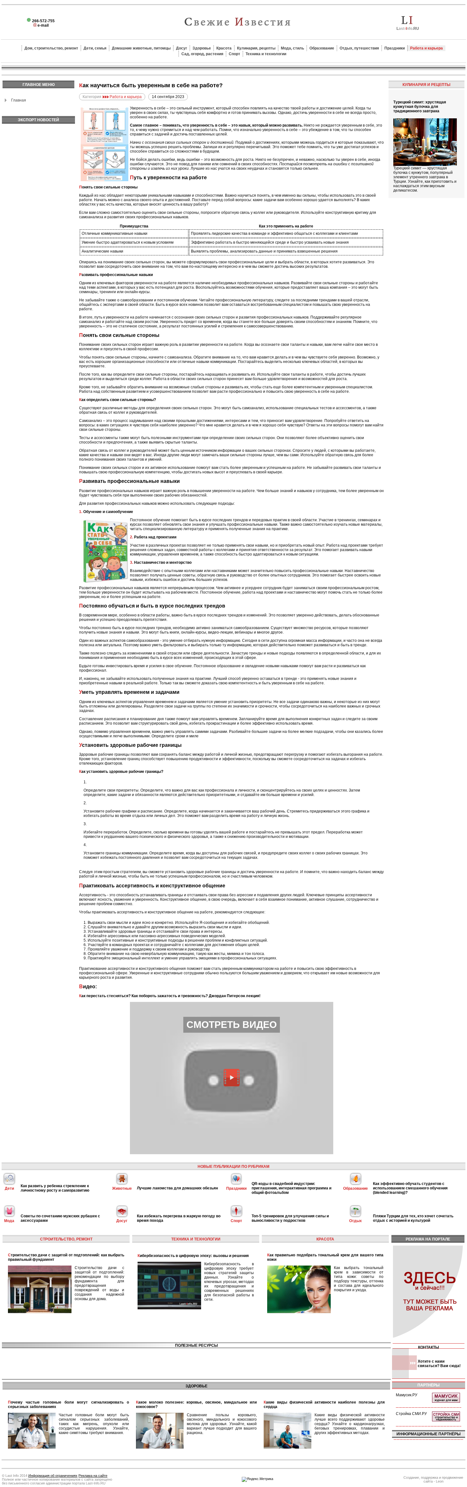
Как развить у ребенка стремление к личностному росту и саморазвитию (55, 1188)
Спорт (234, 54)
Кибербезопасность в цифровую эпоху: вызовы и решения (193, 1255)
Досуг (181, 48)
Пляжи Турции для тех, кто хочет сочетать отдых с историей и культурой (413, 1218)
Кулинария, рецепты (256, 48)
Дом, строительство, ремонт (51, 48)
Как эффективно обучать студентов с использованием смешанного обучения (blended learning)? (410, 1188)
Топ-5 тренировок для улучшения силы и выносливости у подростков (290, 1218)
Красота (224, 48)
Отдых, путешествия (359, 48)
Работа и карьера (426, 48)
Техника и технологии (266, 54)
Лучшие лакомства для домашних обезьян (177, 1188)
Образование (321, 48)
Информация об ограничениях (53, 1475)
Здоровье (202, 48)
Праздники (394, 48)
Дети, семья (95, 48)
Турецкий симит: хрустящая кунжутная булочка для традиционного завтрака (419, 106)
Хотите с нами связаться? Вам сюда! (439, 1363)
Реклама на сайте (92, 1475)
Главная (18, 100)
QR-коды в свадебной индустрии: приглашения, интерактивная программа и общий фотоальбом (291, 1188)
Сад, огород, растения (202, 54)
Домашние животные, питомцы (141, 48)
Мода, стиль (292, 48)
